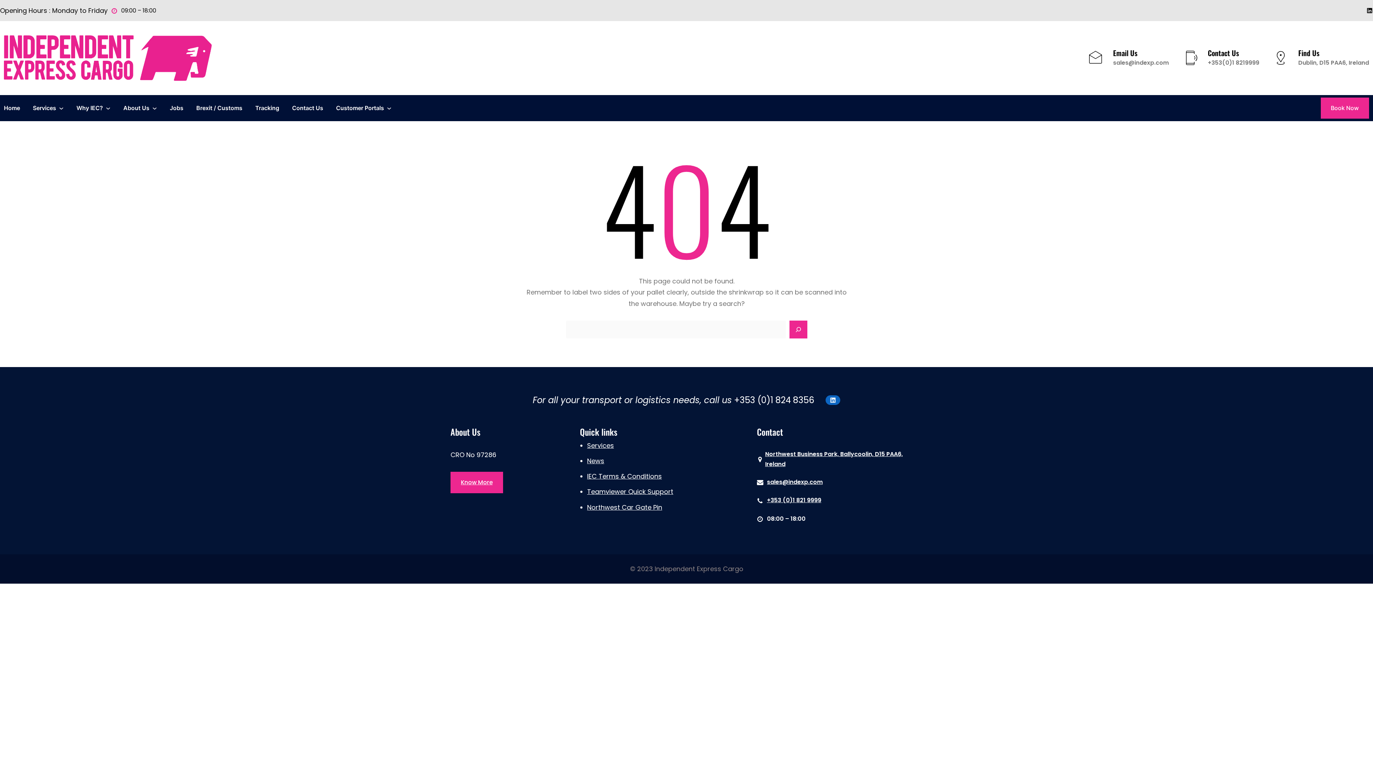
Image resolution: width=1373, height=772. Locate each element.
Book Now (1345, 108)
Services (600, 445)
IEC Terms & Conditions (624, 476)
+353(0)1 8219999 (1233, 63)
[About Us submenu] (154, 108)
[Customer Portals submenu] (389, 108)
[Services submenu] (61, 108)
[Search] (798, 329)
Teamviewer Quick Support (630, 491)
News (595, 460)
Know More (477, 482)
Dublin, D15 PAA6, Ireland (1333, 63)
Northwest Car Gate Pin (624, 507)
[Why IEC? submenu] (108, 108)
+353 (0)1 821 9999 (794, 500)
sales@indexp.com (1141, 63)
